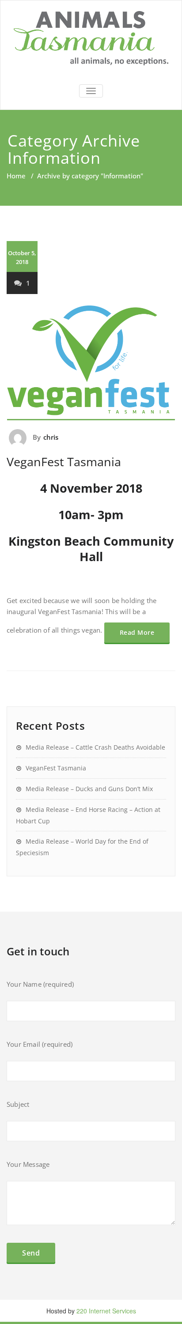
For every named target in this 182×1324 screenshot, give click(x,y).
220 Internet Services (106, 1310)
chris (51, 437)
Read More (137, 632)
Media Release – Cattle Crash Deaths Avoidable (95, 747)
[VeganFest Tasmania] (91, 363)
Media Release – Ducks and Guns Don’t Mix (89, 789)
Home (16, 175)
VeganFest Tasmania (64, 461)
